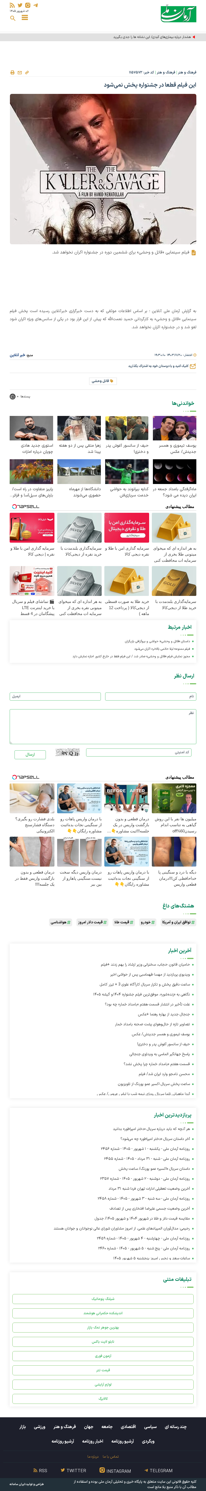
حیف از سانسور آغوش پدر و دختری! (127, 449)
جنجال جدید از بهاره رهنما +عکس (164, 1014)
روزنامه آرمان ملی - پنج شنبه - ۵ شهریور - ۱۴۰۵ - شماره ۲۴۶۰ (144, 1248)
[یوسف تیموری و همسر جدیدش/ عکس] (174, 428)
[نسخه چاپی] (12, 72)
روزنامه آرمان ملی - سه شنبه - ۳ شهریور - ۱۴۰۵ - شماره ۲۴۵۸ (144, 1199)
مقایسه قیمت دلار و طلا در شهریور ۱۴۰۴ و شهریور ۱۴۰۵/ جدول (142, 1218)
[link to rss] (12, 5)
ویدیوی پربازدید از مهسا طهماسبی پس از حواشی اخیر (150, 974)
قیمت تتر (103, 1370)
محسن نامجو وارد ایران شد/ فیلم (164, 1074)
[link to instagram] (27, 5)
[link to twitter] (20, 5)
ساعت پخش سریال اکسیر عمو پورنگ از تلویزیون (154, 1084)
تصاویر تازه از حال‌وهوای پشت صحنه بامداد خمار (152, 1024)
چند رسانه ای (176, 1427)
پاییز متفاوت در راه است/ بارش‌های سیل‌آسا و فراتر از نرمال (32, 492)
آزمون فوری (103, 1356)
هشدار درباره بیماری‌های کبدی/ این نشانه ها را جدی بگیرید (152, 37)
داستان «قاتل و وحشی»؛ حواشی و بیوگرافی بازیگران (157, 641)
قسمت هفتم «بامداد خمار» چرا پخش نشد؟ (157, 1064)
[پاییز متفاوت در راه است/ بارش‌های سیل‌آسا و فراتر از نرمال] (31, 471)
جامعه (107, 1427)
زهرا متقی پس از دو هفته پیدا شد (80, 449)
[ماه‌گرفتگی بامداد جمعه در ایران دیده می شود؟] (174, 471)
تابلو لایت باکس (103, 1341)
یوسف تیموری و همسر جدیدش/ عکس (177, 449)
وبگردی (148, 1441)
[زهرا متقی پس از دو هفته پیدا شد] (79, 428)
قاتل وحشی (100, 381)
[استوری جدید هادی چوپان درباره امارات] (31, 428)
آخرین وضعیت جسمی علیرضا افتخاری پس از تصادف (150, 1208)
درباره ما (92, 1457)
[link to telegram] (35, 5)
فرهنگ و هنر (187, 72)
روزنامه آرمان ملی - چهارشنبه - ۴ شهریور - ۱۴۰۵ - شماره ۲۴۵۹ (143, 1238)
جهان (88, 1427)
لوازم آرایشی (103, 1384)
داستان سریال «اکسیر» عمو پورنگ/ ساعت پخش (154, 1169)
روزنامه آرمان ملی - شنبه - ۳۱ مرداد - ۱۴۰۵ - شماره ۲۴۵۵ (147, 1159)
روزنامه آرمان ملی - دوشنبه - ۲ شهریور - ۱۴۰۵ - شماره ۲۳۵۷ (145, 1179)
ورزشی (39, 1427)
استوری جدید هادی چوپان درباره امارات (37, 449)
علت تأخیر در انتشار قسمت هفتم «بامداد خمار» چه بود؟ (147, 1004)
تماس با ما (111, 1457)
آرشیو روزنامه (122, 1441)
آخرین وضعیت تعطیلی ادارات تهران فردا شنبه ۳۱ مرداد (149, 1189)
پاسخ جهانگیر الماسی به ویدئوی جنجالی (160, 1054)
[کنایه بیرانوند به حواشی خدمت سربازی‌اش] (127, 471)
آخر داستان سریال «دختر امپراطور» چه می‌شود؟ (155, 1139)
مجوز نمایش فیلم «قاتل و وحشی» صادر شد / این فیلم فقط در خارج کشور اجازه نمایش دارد (131, 656)
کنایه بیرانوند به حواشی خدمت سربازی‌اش (129, 492)
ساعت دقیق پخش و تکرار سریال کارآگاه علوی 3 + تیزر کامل (145, 984)
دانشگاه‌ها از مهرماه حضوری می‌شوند (85, 492)
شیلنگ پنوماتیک (103, 1299)
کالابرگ (103, 1398)
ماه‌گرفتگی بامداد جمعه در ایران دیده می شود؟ (174, 492)
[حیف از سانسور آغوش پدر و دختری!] (127, 428)
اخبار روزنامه (92, 1441)
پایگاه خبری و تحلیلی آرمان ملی (120, 1482)
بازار (22, 1427)
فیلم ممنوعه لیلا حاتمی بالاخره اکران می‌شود (162, 648)
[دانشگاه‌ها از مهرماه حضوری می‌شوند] (79, 471)
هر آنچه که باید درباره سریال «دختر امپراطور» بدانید (151, 1129)
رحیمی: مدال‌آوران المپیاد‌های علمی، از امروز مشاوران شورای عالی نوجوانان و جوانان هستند (122, 1228)
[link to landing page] (178, 13)
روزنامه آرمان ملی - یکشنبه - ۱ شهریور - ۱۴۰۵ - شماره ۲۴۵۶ (145, 1149)
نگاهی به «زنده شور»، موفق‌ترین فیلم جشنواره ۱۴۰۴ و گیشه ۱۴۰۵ (141, 994)
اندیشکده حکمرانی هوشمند (103, 1313)
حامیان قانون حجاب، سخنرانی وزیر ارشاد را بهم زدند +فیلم (145, 964)
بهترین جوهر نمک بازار (103, 1327)
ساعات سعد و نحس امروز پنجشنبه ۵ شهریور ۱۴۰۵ (151, 1258)
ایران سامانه (17, 1484)
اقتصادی (128, 1427)
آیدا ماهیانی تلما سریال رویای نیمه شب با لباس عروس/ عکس (143, 1094)
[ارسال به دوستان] (19, 72)
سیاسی (150, 1427)
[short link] (27, 72)
